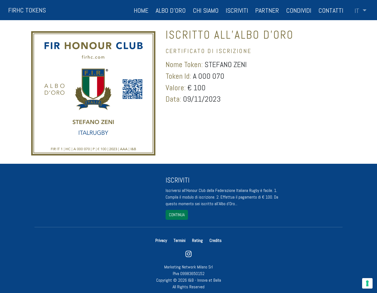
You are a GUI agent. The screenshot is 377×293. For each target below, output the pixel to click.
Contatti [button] (330, 10)
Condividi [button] (298, 10)
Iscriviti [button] (237, 10)
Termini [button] (179, 240)
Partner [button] (267, 10)
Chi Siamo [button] (206, 10)
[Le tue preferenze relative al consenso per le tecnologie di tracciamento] (367, 283)
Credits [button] (215, 240)
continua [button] (177, 215)
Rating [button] (197, 240)
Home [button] (141, 10)
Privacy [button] (161, 240)
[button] (360, 11)
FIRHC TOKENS (27, 10)
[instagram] (188, 255)
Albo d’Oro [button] (171, 10)
